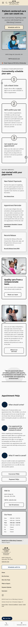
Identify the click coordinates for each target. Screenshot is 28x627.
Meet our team (13, 294)
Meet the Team (6, 580)
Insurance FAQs (14, 474)
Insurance (4, 591)
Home (3, 572)
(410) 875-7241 (16, 58)
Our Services (5, 576)
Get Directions (14, 505)
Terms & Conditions (13, 604)
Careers (20, 604)
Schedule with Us (14, 27)
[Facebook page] (3, 595)
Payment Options (6, 587)
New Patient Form (9, 196)
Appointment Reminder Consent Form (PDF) (13, 225)
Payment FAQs (14, 479)
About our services (14, 350)
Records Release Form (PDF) (12, 248)
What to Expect (6, 583)
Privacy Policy (5, 604)
